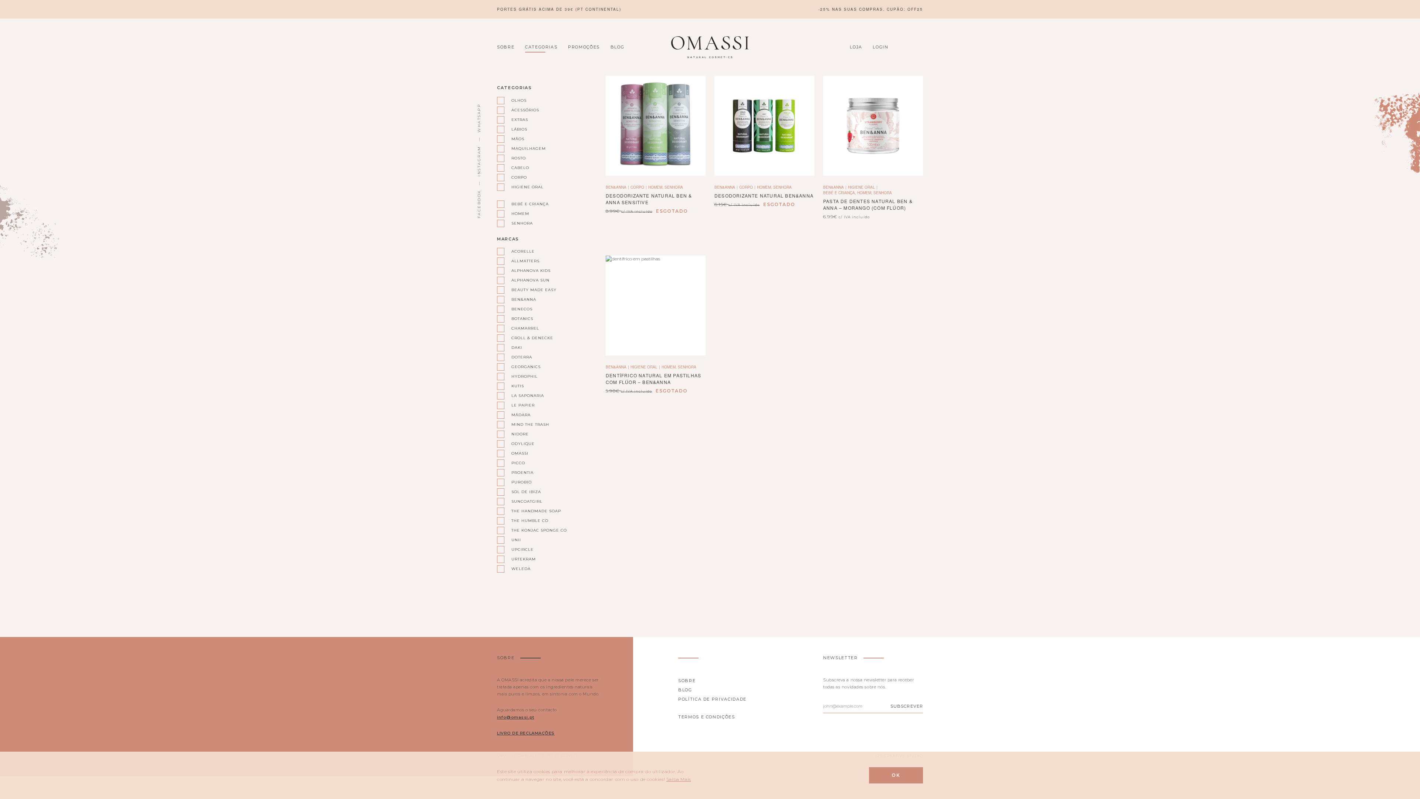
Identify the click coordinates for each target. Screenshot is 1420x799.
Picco (408, 217)
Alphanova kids (357, 136)
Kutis (408, 136)
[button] (873, 125)
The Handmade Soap (363, 268)
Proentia (413, 227)
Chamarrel (351, 197)
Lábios (280, 146)
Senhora (283, 247)
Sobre (505, 47)
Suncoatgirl (353, 258)
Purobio (347, 238)
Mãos (278, 156)
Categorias (541, 47)
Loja (856, 47)
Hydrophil (415, 126)
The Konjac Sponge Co (364, 288)
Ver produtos (292, 86)
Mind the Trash (422, 177)
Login (880, 47)
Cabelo (281, 187)
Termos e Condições (706, 716)
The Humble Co (356, 278)
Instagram (479, 161)
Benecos (347, 177)
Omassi (410, 207)
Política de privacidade (712, 699)
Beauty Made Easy (360, 156)
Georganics (416, 116)
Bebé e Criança (291, 227)
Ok (896, 775)
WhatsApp (479, 118)
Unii (341, 299)
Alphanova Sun (357, 146)
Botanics (348, 187)
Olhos (279, 116)
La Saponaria (419, 146)
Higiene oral (288, 207)
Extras (280, 136)
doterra (347, 227)
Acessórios (286, 126)
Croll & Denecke (358, 207)
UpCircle (348, 309)
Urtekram (350, 319)
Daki (342, 217)
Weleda (346, 329)
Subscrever (906, 706)
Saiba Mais (678, 779)
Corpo (279, 197)
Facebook (479, 204)
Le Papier (413, 156)
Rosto (279, 177)
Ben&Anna (350, 166)
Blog (618, 47)
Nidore (410, 187)
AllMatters (352, 126)
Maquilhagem (289, 166)
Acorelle (348, 116)
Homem (280, 237)
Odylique (413, 197)
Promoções (584, 47)
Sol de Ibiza (352, 248)
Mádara (411, 166)
